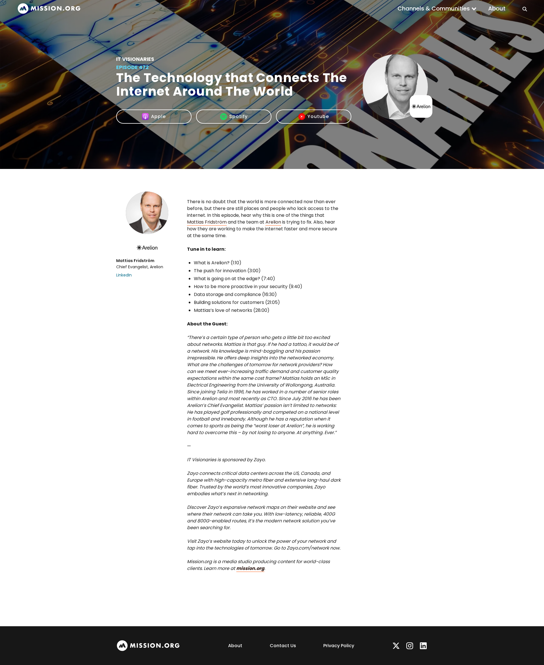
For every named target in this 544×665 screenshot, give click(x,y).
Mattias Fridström (207, 222)
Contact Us (283, 645)
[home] (49, 8)
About (496, 8)
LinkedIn (124, 275)
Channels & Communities (434, 8)
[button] (437, 8)
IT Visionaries (135, 59)
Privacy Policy (338, 645)
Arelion (273, 222)
